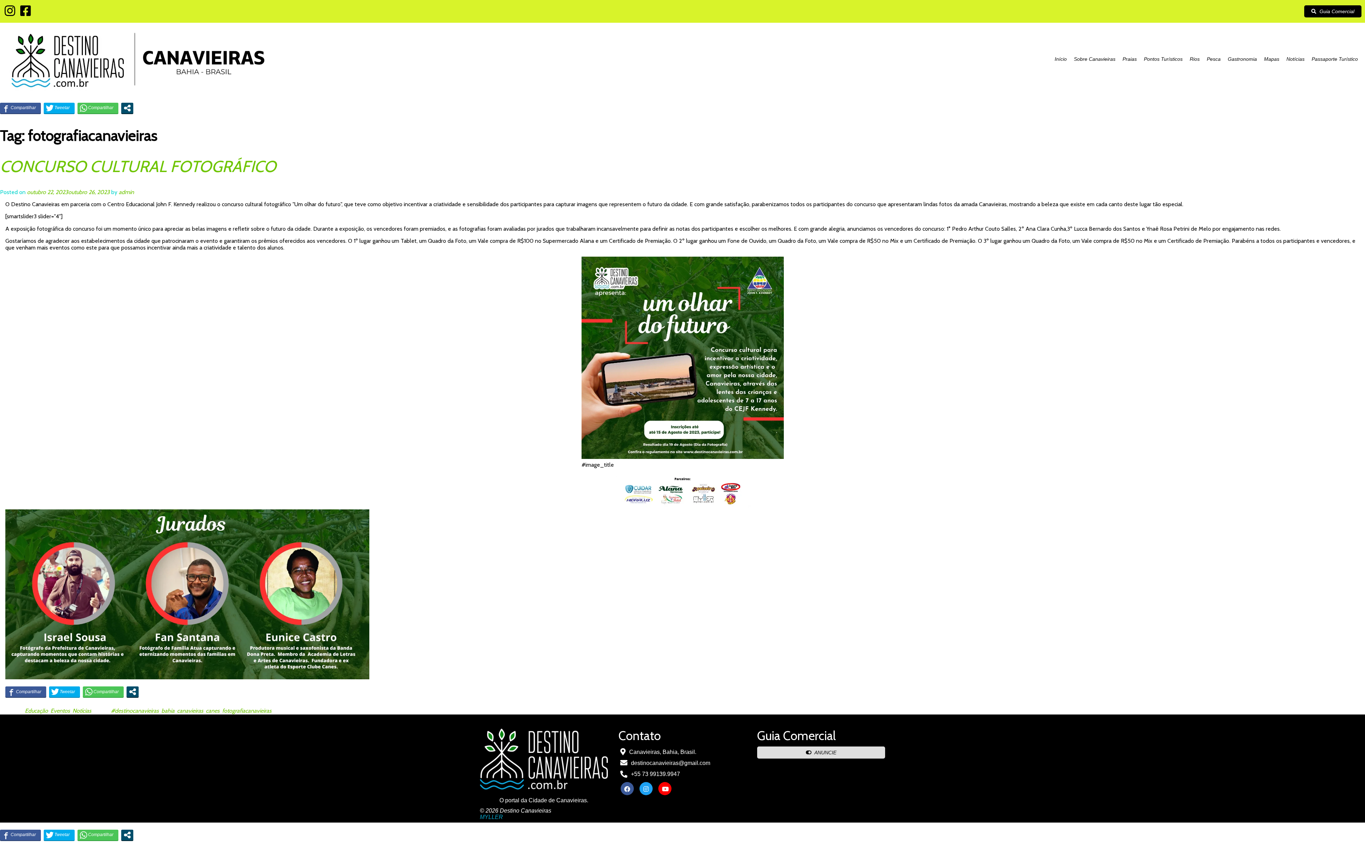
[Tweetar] (59, 108)
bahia (168, 710)
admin (126, 192)
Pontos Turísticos (1163, 59)
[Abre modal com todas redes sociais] (127, 108)
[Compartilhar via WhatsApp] (97, 108)
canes (213, 710)
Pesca (1214, 59)
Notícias (1295, 59)
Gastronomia (1242, 59)
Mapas (1271, 59)
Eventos (60, 710)
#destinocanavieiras (135, 710)
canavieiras (190, 710)
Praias (1130, 59)
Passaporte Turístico (1335, 59)
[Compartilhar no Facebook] (20, 108)
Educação (36, 710)
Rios (1195, 59)
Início (1061, 59)
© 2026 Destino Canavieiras (515, 811)
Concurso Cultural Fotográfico (138, 166)
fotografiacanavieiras (247, 710)
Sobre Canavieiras (1094, 59)
